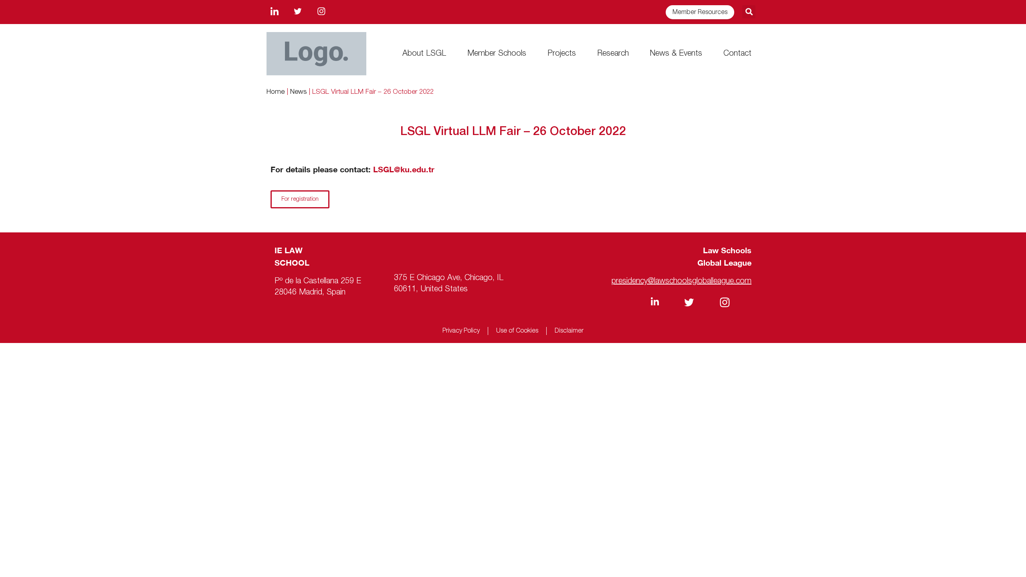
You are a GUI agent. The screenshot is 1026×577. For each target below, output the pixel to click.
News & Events (676, 53)
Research (613, 53)
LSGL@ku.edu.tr (403, 169)
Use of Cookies (517, 331)
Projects (561, 53)
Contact (737, 53)
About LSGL (424, 53)
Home (276, 92)
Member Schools (496, 53)
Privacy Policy (461, 331)
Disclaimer (569, 331)
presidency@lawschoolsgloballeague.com (681, 281)
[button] (748, 11)
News (298, 92)
